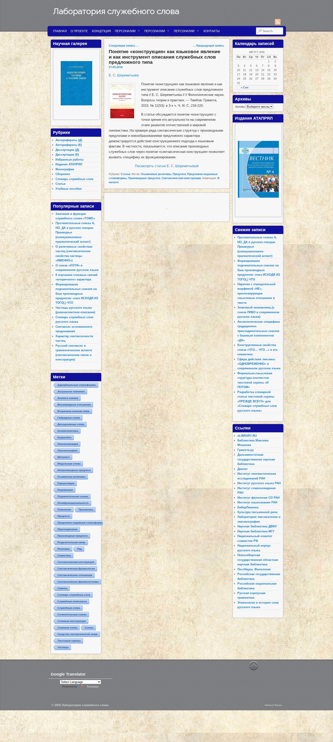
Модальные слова (69, 463)
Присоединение (67, 529)
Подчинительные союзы (73, 496)
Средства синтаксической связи (78, 634)
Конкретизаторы (68, 430)
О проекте (79, 31)
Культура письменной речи (257, 512)
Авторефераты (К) (69, 145)
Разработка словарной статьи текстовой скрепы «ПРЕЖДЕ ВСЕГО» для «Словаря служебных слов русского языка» (257, 401)
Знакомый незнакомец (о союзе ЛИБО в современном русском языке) (258, 312)
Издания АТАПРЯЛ (69, 164)
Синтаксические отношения (75, 575)
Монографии (65, 169)
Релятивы (64, 549)
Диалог (242, 469)
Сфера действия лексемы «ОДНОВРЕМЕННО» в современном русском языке (258, 364)
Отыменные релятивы (156, 174)
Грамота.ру (245, 450)
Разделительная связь (71, 542)
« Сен (244, 87)
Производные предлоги (144, 178)
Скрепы (62, 588)
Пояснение (64, 509)
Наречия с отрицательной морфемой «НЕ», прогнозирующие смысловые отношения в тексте (256, 293)
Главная (60, 31)
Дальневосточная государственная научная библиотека (256, 459)
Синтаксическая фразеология (76, 568)
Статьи (125, 174)
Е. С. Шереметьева (124, 75)
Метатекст (64, 457)
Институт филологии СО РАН (258, 497)
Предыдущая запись (208, 45)
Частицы (63, 647)
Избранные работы (70, 159)
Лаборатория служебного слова (116, 11)
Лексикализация (68, 444)
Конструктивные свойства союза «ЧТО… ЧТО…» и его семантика (257, 349)
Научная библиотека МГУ (255, 531)
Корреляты (64, 437)
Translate (93, 686)
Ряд (79, 549)
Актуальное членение (71, 391)
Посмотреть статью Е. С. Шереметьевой (166, 166)
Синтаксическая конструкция (181, 178)
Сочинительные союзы (72, 614)
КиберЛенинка (247, 507)
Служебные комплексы (72, 601)
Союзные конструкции (72, 621)
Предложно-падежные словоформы (80, 522)
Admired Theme (273, 705)
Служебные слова (69, 608)
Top (322, 731)
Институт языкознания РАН (257, 502)
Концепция (101, 31)
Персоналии (124, 32)
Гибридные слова (69, 417)
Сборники (63, 174)
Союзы (89, 627)
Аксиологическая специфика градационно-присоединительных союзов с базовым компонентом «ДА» (258, 331)
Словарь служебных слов (74, 179)
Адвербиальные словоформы (77, 385)
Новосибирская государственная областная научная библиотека (257, 559)
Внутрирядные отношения (74, 404)
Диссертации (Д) (67, 150)
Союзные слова (67, 627)
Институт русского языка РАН (259, 483)
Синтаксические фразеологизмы (78, 581)
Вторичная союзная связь (74, 411)
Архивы (240, 106)
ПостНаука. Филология (254, 569)
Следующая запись (124, 45)
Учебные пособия (69, 188)
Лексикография (67, 450)
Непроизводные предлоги (74, 470)
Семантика (64, 555)
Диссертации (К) (67, 154)
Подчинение (65, 489)
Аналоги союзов (68, 398)
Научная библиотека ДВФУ (257, 526)
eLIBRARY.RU (247, 435)
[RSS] (278, 22)
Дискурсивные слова (71, 424)
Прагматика (86, 509)
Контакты (211, 31)
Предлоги (179, 174)
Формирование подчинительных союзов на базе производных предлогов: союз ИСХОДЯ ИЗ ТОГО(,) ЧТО (77, 294)
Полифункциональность (73, 503)
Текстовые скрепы (69, 640)
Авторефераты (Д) (69, 140)
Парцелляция (66, 483)
